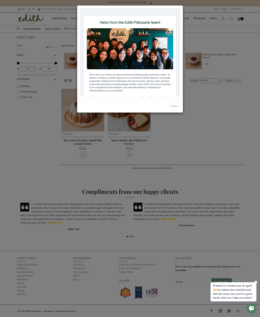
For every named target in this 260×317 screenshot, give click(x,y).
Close (174, 106)
